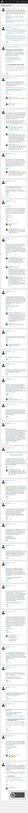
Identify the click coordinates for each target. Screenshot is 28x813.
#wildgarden (19, 189)
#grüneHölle (21, 16)
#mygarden (14, 695)
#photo (7, 90)
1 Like (10, 101)
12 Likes (9, 194)
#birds (8, 252)
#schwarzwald (8, 18)
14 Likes (9, 254)
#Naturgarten (8, 53)
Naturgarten (8, 153)
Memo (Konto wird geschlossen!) (12, 46)
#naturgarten (15, 16)
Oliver (7, 110)
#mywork (15, 90)
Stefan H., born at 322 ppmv (14, 312)
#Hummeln (19, 741)
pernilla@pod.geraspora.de (14, 171)
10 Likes (9, 443)
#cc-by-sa (19, 90)
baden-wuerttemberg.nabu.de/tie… (18, 87)
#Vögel (13, 246)
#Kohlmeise (11, 336)
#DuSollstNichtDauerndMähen (12, 441)
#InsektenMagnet (9, 578)
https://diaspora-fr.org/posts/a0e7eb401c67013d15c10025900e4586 (15, 715)
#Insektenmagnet (10, 537)
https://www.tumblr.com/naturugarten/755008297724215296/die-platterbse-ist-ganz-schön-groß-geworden (16, 772)
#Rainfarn (12, 652)
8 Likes (9, 168)
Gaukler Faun (8, 27)
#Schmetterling (17, 89)
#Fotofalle (8, 192)
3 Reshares (10, 662)
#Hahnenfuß (8, 436)
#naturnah (18, 210)
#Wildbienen (22, 488)
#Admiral (9, 464)
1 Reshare (10, 94)
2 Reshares (10, 221)
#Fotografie (11, 90)
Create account (24, 1)
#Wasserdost (18, 617)
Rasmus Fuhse (12, 126)
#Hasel (19, 159)
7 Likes (9, 359)
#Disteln (10, 709)
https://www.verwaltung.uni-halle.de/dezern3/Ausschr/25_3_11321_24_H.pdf (17, 130)
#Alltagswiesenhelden (10, 429)
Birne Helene (11, 323)
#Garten (19, 51)
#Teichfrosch (9, 371)
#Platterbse (9, 765)
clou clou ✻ (11, 223)
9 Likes (9, 42)
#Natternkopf (13, 486)
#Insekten (16, 160)
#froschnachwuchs (9, 16)
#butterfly (14, 464)
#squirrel (7, 191)
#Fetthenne (8, 554)
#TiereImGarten (21, 191)
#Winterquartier (9, 390)
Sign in (17, 1)
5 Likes (9, 784)
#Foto (25, 89)
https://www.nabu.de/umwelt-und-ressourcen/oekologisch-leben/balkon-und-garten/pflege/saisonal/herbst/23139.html (13, 58)
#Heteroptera (10, 411)
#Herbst (8, 51)
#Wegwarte (8, 385)
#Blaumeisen (12, 692)
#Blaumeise (10, 244)
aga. (10, 104)
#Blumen (12, 432)
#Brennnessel (8, 513)
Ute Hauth (8, 8)
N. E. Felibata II (12, 635)
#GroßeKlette (20, 591)
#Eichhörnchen (14, 191)
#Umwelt (7, 61)
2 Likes (9, 73)
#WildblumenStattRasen (17, 439)
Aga (9, 97)
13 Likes (9, 466)
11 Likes (9, 92)
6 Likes (9, 517)
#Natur (10, 61)
